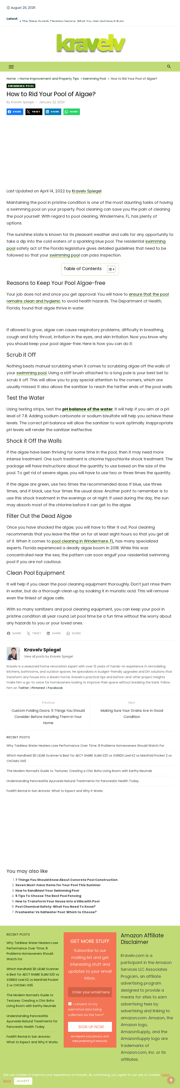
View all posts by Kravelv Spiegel (48, 656)
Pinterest (38, 688)
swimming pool (65, 255)
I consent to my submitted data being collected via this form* (86, 1009)
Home (11, 78)
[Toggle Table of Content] (109, 269)
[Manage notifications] (171, 1080)
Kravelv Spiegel (22, 102)
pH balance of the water (87, 409)
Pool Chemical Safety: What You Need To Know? (55, 906)
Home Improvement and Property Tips (49, 78)
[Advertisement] (90, 150)
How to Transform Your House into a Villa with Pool (57, 901)
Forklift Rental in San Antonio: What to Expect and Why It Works (55, 791)
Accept (23, 1081)
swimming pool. (31, 373)
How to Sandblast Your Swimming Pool (47, 890)
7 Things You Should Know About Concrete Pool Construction (66, 880)
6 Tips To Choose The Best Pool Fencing (48, 896)
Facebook (55, 688)
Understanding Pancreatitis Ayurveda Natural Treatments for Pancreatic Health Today (73, 781)
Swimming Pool (94, 78)
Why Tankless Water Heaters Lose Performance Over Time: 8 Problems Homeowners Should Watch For (85, 745)
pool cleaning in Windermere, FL (82, 541)
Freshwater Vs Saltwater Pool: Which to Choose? (56, 912)
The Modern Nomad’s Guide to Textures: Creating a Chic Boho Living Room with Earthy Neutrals (79, 771)
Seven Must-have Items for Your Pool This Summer (58, 885)
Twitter (23, 688)
